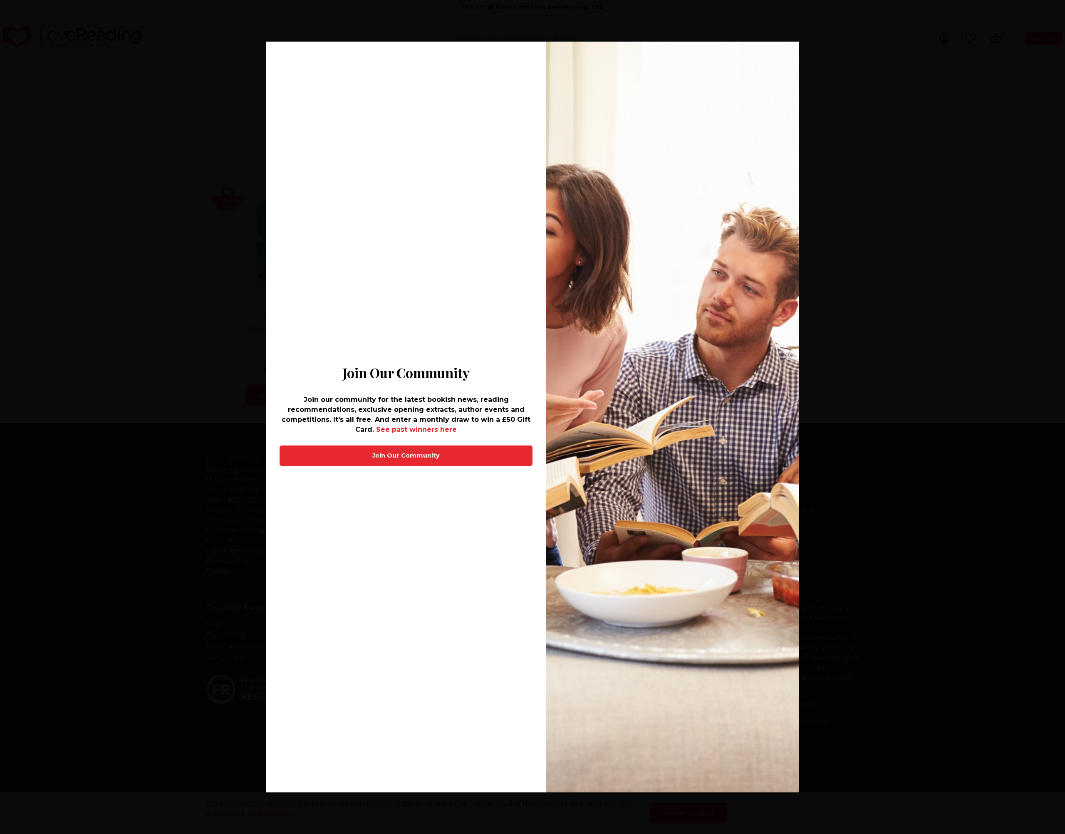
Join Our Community (406, 455)
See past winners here (416, 429)
